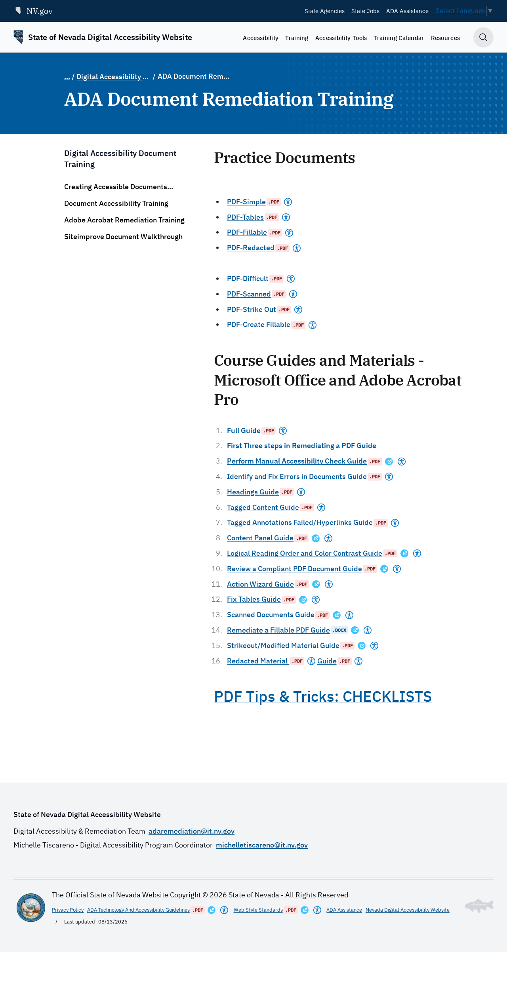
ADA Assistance (407, 11)
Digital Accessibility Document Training (113, 76)
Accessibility (260, 38)
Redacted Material (258, 660)
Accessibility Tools (341, 38)
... (67, 76)
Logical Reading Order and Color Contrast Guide (304, 553)
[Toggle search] (483, 37)
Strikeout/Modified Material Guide (283, 645)
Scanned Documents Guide (270, 614)
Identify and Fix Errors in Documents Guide (297, 476)
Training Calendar (399, 38)
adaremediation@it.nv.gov (191, 831)
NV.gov (40, 11)
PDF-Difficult (248, 278)
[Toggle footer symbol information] (479, 906)
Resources (445, 38)
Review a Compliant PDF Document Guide (294, 568)
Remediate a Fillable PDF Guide (278, 630)
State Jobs (365, 11)
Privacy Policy (68, 909)
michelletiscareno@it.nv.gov (262, 844)
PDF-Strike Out (251, 309)
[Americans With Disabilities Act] (288, 202)
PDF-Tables (245, 217)
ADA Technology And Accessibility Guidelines (138, 909)
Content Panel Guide (260, 537)
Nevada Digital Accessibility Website (408, 909)
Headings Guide (253, 491)
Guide (327, 660)
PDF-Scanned (249, 293)
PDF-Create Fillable (258, 324)
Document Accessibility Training (116, 203)
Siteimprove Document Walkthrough (123, 236)
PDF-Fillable (247, 232)
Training (296, 38)
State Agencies (325, 11)
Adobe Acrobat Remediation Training (124, 219)
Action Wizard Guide (260, 584)
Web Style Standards (258, 909)
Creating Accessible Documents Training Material (115, 187)
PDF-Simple (246, 201)
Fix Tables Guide (254, 599)
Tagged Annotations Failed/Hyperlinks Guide (300, 522)
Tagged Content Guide (263, 507)
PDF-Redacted (250, 247)
